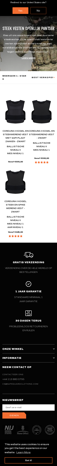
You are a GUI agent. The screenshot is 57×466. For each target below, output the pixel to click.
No (38, 10)
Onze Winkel (13, 348)
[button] (41, 162)
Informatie (12, 357)
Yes (20, 10)
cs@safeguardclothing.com (20, 384)
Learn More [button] (23, 452)
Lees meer (28, 58)
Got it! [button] (28, 460)
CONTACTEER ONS (12, 374)
